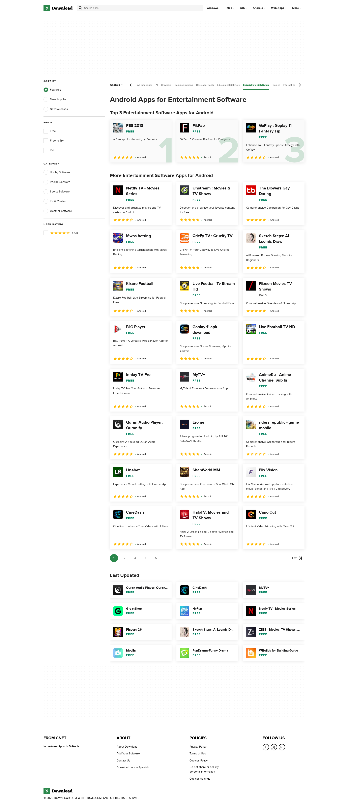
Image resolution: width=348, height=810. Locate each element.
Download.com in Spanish (133, 767)
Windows (213, 8)
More (295, 8)
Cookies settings (200, 778)
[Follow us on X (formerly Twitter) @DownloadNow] (274, 747)
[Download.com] (58, 8)
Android (258, 8)
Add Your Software (128, 753)
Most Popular (58, 99)
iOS (242, 8)
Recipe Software (60, 182)
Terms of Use (198, 753)
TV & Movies (58, 201)
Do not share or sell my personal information (204, 769)
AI (157, 85)
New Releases (59, 109)
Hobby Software (60, 172)
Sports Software (60, 191)
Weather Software (61, 211)
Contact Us (123, 760)
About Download (127, 746)
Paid (52, 150)
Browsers (166, 85)
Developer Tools (205, 85)
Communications (184, 85)
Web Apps (277, 8)
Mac (229, 8)
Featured (55, 89)
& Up (75, 233)
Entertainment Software (256, 85)
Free (53, 131)
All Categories (144, 85)
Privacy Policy (198, 746)
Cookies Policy (199, 760)
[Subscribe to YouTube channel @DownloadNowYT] (282, 747)
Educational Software (228, 85)
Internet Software (292, 85)
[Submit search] (80, 8)
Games (276, 85)
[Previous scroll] (131, 85)
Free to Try (57, 140)
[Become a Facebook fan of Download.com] (266, 747)
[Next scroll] (299, 85)
